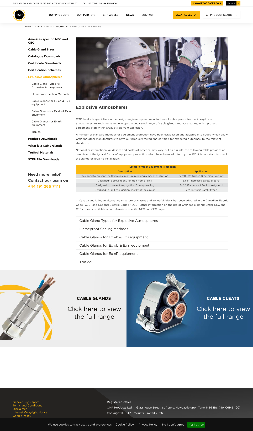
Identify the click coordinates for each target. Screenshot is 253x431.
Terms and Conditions (27, 405)
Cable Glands (43, 26)
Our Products (59, 15)
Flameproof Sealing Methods (50, 94)
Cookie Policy (124, 424)
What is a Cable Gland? (45, 145)
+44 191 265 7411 (110, 3)
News (130, 15)
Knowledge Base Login (207, 3)
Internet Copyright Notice (30, 412)
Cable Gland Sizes (41, 49)
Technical (62, 26)
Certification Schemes (44, 70)
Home (28, 26)
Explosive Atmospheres (45, 77)
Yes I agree (196, 424)
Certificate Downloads (44, 63)
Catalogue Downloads (44, 56)
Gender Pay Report (26, 402)
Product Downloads (42, 138)
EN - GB (231, 3)
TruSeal (36, 131)
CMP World (111, 15)
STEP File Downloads (43, 159)
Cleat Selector (186, 14)
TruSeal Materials (41, 152)
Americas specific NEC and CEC (48, 40)
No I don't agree (173, 424)
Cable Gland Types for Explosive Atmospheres (46, 85)
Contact (147, 15)
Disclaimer (20, 409)
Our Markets (86, 15)
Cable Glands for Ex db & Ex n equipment (51, 113)
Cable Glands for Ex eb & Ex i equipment (50, 102)
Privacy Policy (148, 424)
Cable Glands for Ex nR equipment (46, 123)
